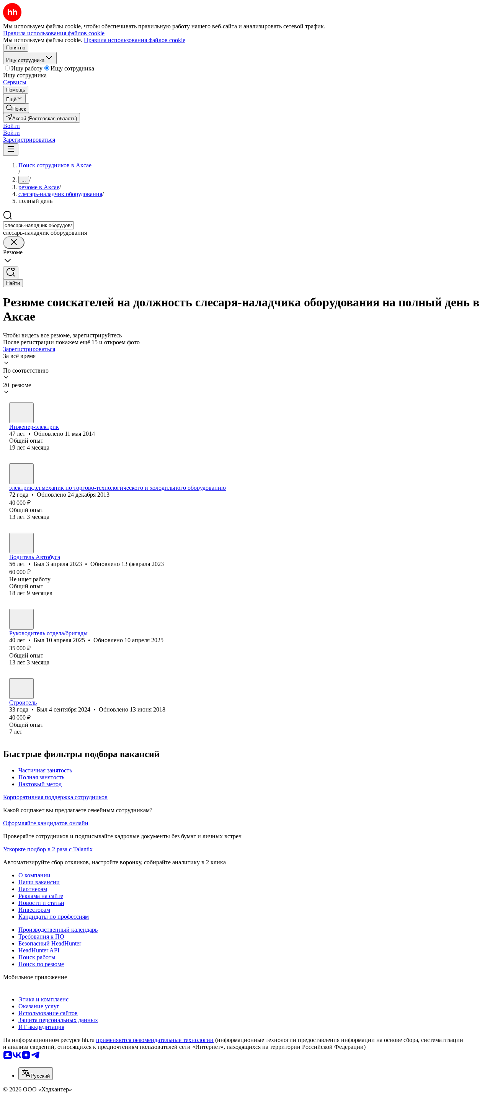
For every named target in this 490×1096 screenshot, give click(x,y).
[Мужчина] (21, 412)
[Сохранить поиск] (10, 273)
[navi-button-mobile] (10, 149)
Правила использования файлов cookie (134, 40)
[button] (11, 126)
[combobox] (38, 225)
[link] (16, 108)
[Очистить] (13, 242)
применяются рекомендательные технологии (155, 1040)
